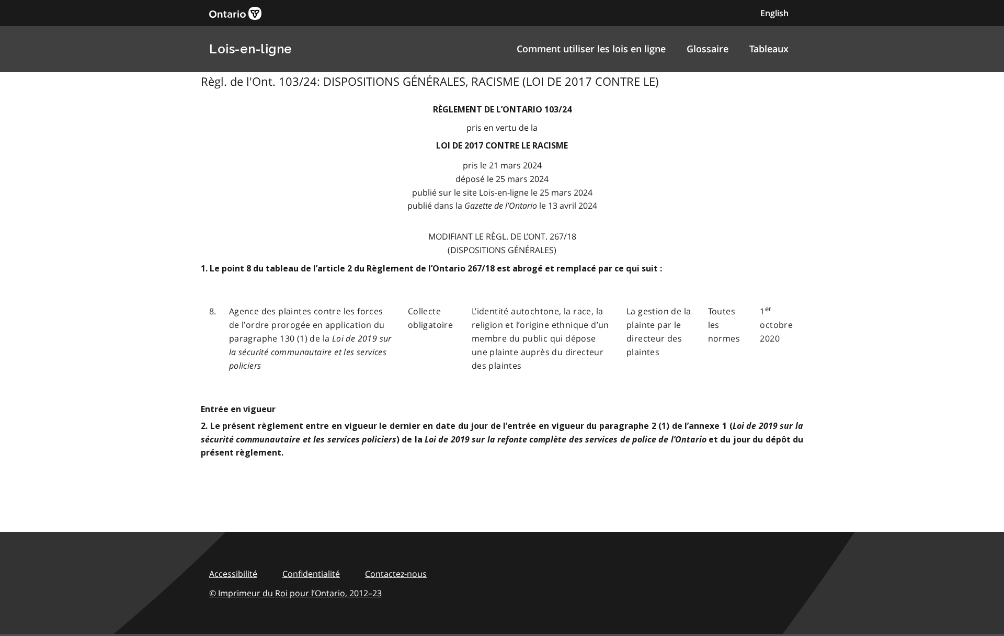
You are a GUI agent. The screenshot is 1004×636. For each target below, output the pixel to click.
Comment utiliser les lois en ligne (591, 48)
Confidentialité (311, 574)
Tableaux (769, 48)
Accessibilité (233, 574)
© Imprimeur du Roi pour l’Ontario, (295, 593)
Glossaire (707, 48)
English (774, 13)
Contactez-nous (396, 574)
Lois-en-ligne (250, 48)
